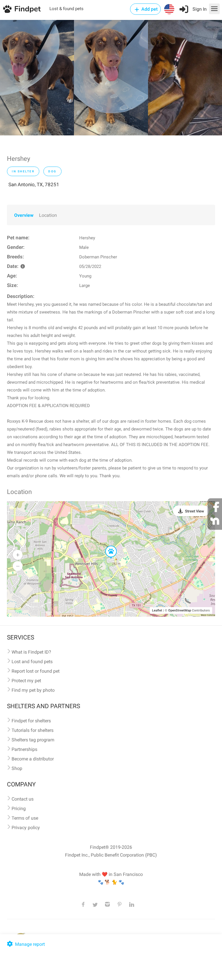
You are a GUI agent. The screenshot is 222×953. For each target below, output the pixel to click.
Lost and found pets (32, 661)
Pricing (19, 808)
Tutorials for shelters (32, 730)
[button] (107, 546)
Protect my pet (26, 680)
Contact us (23, 799)
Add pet (149, 9)
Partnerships (24, 749)
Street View (194, 511)
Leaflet (157, 610)
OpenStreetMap (179, 610)
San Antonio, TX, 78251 (33, 184)
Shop (17, 768)
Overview (24, 215)
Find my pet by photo (33, 690)
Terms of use (25, 818)
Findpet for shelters (31, 720)
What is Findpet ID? (31, 652)
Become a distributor (33, 759)
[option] (37, 77)
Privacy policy (26, 827)
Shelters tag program (33, 740)
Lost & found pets (66, 8)
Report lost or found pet (36, 671)
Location (48, 215)
